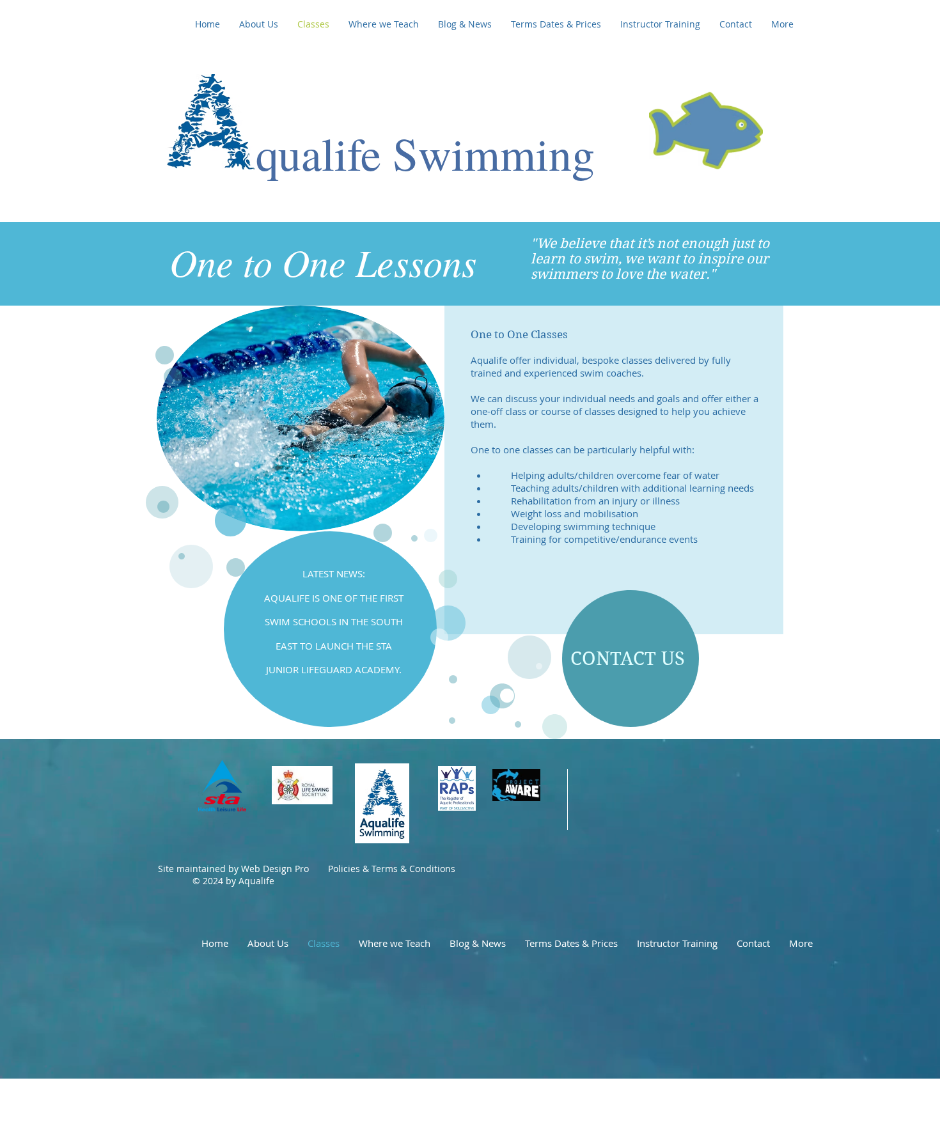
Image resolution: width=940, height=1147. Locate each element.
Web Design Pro (274, 868)
